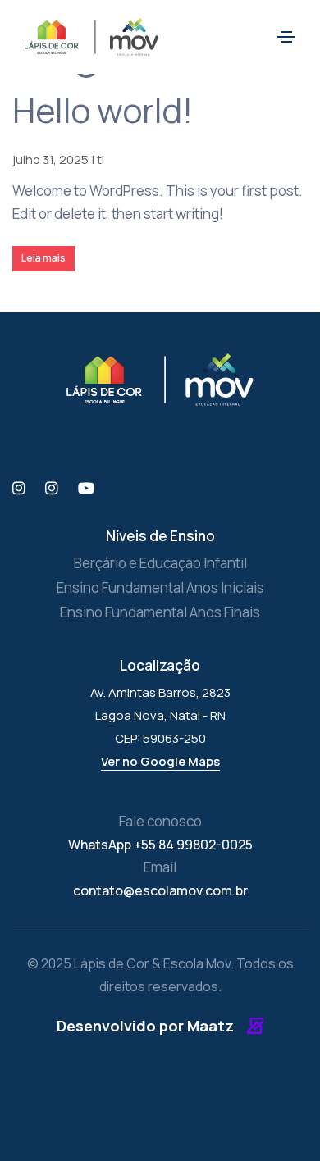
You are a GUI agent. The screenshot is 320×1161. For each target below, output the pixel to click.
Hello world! (102, 110)
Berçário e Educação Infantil (160, 562)
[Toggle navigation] (286, 37)
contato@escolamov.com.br (160, 890)
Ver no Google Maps (160, 761)
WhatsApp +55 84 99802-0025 (160, 844)
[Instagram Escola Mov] (51, 488)
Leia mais (43, 258)
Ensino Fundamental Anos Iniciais (160, 587)
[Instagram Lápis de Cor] (18, 488)
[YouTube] (86, 488)
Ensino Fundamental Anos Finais (160, 612)
